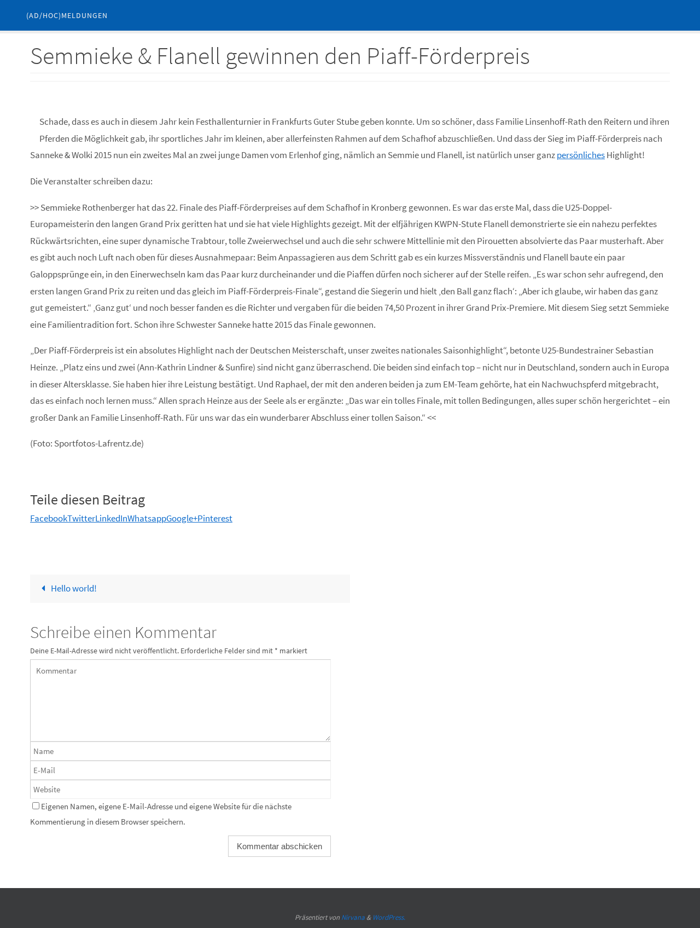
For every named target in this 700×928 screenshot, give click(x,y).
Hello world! (73, 588)
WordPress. (388, 917)
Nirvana (353, 917)
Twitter (81, 518)
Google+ (181, 518)
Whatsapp (146, 518)
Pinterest (214, 518)
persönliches (581, 155)
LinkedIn (111, 518)
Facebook (48, 518)
